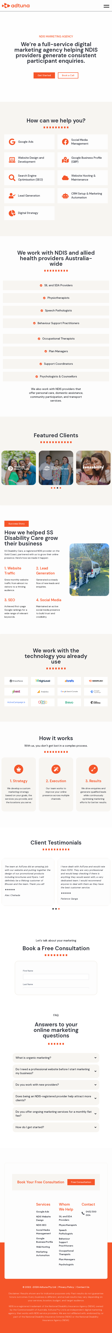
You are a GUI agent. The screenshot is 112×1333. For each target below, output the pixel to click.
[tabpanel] (18, 467)
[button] (106, 5)
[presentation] (51, 487)
